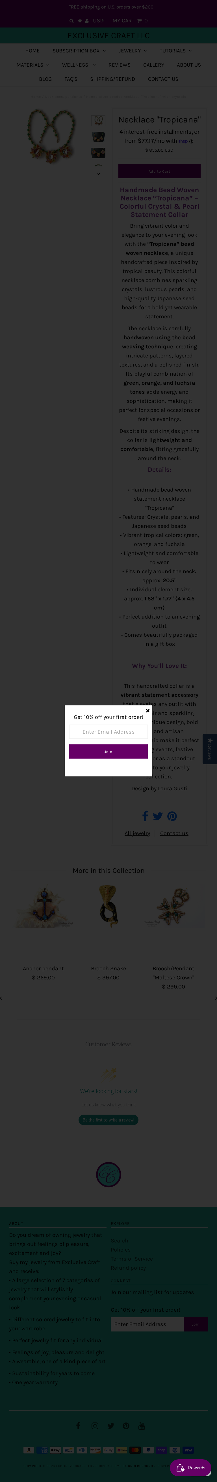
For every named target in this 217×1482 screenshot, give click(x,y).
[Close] (148, 710)
